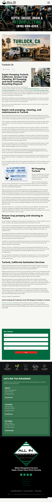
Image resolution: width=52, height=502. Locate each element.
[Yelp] (28, 475)
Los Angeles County (26, 481)
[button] (48, 2)
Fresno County (26, 485)
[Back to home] (9, 2)
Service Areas (26, 479)
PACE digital (42, 494)
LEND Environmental (7, 303)
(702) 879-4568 (9, 430)
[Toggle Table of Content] (12, 70)
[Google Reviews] (31, 475)
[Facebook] (24, 475)
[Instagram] (21, 475)
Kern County (26, 483)
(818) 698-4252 (9, 397)
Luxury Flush (12, 494)
